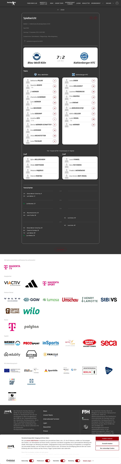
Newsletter (86, 3)
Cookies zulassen (107, 438)
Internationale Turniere (70, 3)
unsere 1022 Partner (32, 440)
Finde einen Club (32, 3)
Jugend (78, 3)
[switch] (47, 460)
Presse (45, 431)
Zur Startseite (60, 249)
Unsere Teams (59, 3)
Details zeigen (87, 460)
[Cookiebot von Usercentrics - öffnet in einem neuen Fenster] (10, 461)
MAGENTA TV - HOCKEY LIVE (43, 3)
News (51, 3)
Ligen (45, 423)
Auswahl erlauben (107, 443)
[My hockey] (117, 3)
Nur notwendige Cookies (107, 448)
